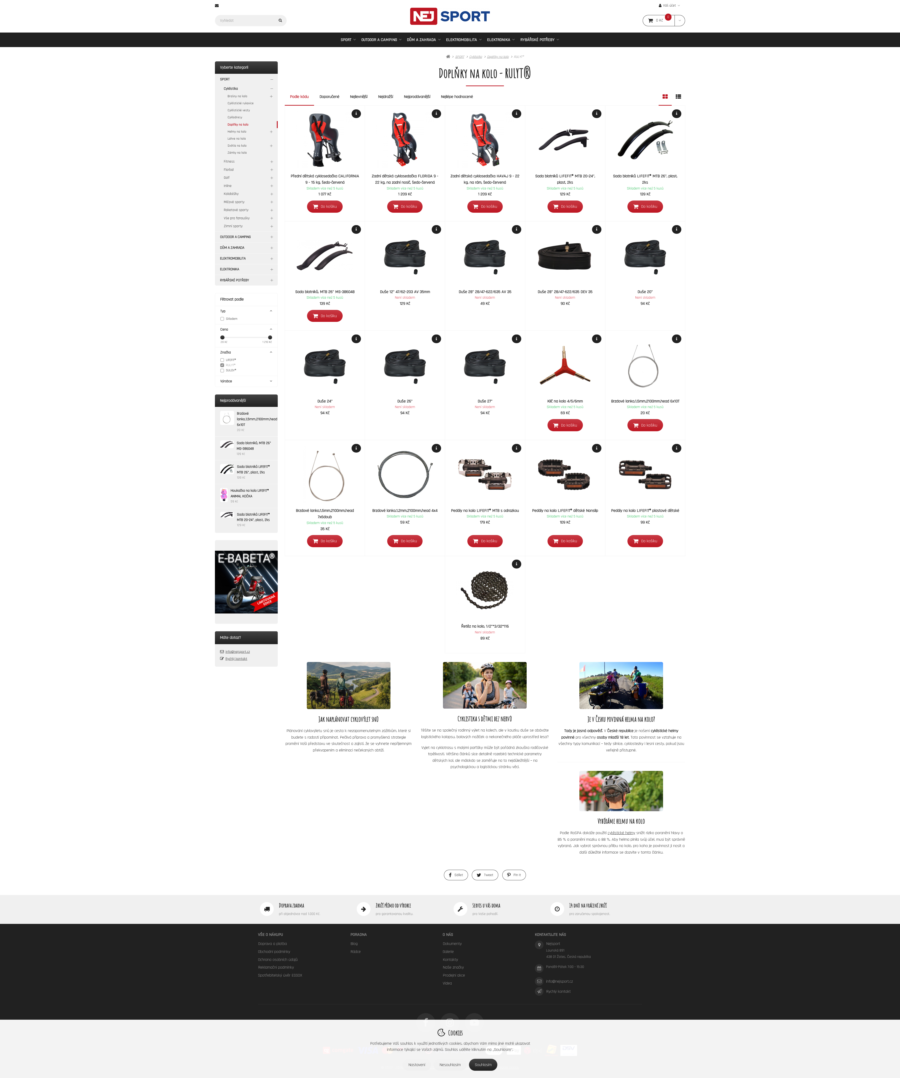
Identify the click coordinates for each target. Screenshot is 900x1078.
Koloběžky (231, 193)
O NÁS (448, 934)
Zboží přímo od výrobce (393, 905)
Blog (354, 943)
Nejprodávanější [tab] (417, 96)
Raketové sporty (236, 210)
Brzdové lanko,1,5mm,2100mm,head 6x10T (645, 401)
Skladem (231, 319)
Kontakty (450, 959)
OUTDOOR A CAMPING (379, 39)
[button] (680, 20)
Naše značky (453, 967)
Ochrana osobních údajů (278, 959)
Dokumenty (452, 943)
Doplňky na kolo (238, 125)
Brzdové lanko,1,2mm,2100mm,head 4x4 (405, 510)
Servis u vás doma (486, 905)
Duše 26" (404, 401)
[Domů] (450, 16)
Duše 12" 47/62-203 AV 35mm (405, 291)
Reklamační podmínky (276, 967)
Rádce (355, 951)
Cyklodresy (235, 117)
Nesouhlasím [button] (450, 1064)
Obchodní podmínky (274, 951)
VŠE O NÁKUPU (270, 934)
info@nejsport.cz (237, 651)
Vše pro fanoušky (237, 218)
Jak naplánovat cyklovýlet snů (349, 719)
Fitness (229, 161)
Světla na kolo (237, 146)
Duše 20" (645, 291)
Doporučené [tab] (329, 96)
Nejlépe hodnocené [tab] (457, 96)
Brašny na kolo (237, 96)
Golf (226, 177)
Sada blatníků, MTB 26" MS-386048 (325, 291)
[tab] (665, 96)
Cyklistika (231, 88)
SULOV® (231, 370)
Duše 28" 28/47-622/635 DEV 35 (565, 291)
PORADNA (358, 934)
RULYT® (231, 365)
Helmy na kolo (237, 132)
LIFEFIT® (231, 360)
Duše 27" (485, 401)
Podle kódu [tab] (299, 96)
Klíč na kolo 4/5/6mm (565, 401)
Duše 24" (325, 401)
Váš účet (669, 5)
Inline (228, 185)
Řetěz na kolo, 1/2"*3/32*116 (485, 626)
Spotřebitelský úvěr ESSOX (280, 975)
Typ (222, 311)
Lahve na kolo (237, 139)
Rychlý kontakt (236, 658)
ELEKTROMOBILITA (461, 39)
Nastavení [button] (416, 1064)
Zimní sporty (233, 226)
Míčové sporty (234, 202)
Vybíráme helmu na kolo (621, 821)
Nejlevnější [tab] (359, 96)
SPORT (346, 39)
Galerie (448, 951)
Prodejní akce (454, 975)
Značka (225, 352)
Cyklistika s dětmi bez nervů (485, 718)
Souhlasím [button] (483, 1064)
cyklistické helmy (621, 833)
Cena (224, 329)
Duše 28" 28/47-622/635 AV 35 (485, 291)
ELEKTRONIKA (498, 39)
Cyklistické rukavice (241, 103)
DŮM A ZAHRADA (421, 39)
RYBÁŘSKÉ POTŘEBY (537, 39)
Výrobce (226, 381)
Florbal (229, 169)
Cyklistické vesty (239, 110)
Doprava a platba (272, 943)
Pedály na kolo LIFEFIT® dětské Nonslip (565, 510)
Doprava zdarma (291, 905)
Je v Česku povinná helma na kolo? (621, 719)
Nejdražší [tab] (385, 96)
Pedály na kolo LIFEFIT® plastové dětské (645, 510)
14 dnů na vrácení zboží (588, 905)
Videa (447, 983)
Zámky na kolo (237, 153)
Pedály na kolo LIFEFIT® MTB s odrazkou (485, 510)
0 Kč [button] (665, 20)
